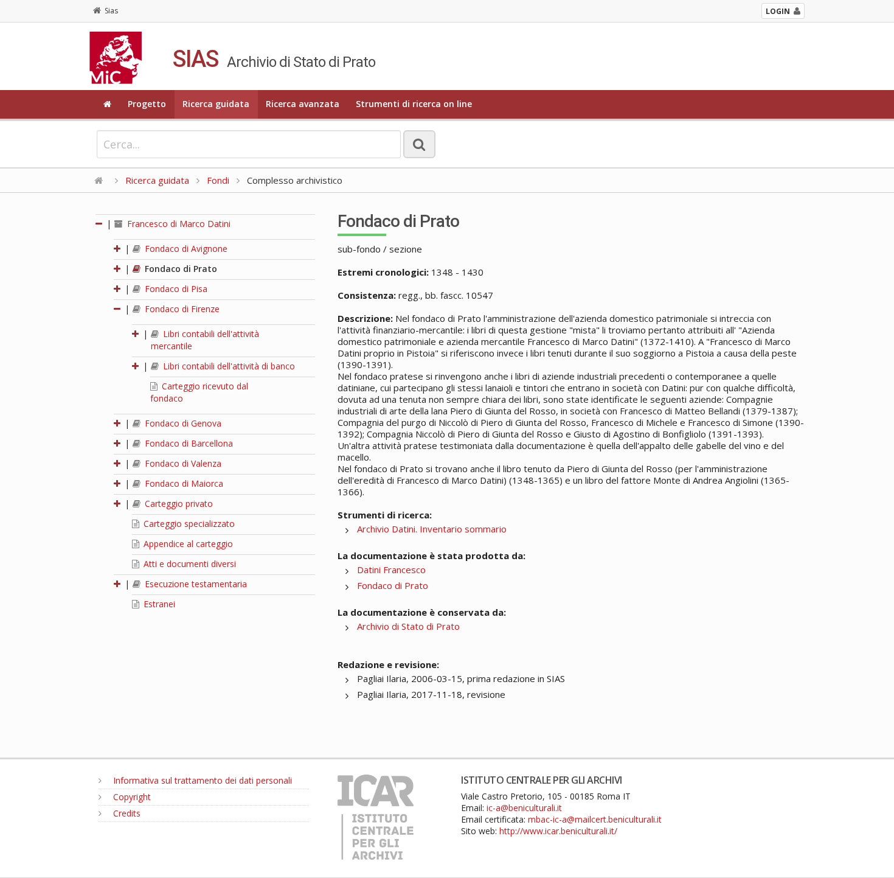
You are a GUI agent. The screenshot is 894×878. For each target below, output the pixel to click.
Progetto (147, 104)
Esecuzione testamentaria (194, 584)
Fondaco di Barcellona (187, 443)
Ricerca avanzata (302, 104)
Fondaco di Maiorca (182, 483)
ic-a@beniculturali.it (524, 808)
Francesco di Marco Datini (177, 223)
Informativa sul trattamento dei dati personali (201, 780)
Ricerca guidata (215, 104)
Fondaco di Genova (181, 423)
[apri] (118, 248)
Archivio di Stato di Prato (408, 626)
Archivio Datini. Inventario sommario (432, 529)
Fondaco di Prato (179, 268)
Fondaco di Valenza (181, 463)
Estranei (158, 604)
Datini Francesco (391, 569)
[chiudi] (118, 309)
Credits (125, 813)
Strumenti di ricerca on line (414, 104)
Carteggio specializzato (188, 523)
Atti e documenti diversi (188, 564)
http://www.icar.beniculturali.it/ (558, 831)
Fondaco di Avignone (184, 248)
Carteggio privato (177, 503)
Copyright (131, 797)
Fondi (218, 180)
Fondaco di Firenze (181, 309)
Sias (111, 10)
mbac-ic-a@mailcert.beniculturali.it (595, 819)
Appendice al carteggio (187, 543)
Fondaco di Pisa (174, 288)
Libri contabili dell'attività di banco (228, 366)
